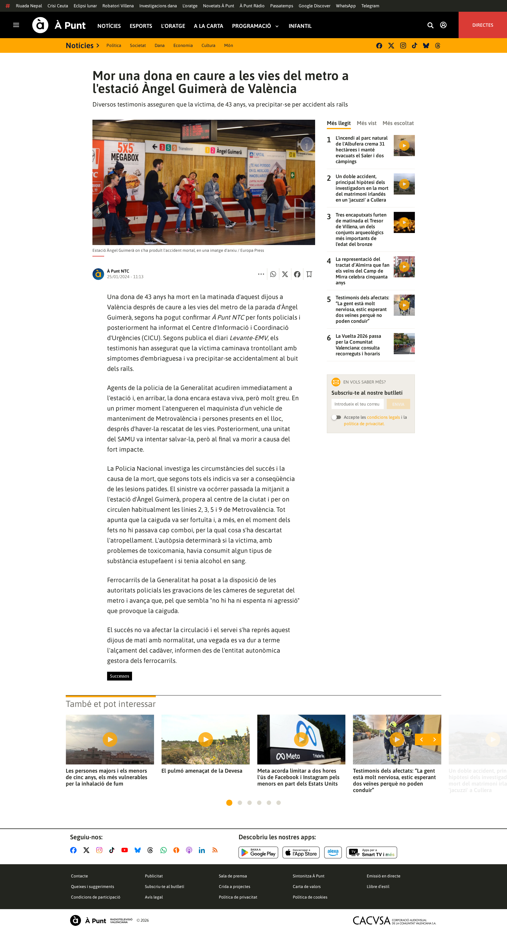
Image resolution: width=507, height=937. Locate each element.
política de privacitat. (364, 423)
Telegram (370, 5)
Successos (119, 675)
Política (114, 45)
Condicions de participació (95, 897)
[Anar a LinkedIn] (203, 850)
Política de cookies (310, 897)
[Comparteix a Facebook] (297, 274)
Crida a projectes (234, 886)
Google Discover (314, 5)
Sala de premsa (233, 876)
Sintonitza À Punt (309, 876)
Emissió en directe (383, 876)
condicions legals (383, 417)
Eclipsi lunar (85, 5)
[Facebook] (379, 46)
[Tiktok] (414, 45)
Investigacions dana (158, 5)
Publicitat (154, 876)
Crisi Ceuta (58, 5)
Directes (482, 25)
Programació (251, 26)
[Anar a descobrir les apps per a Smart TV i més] (371, 852)
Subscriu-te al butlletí (164, 886)
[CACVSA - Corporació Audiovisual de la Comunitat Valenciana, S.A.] (394, 920)
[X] (391, 45)
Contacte (79, 876)
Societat (138, 45)
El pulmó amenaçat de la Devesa (201, 770)
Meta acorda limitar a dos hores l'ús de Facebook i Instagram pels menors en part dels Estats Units (298, 777)
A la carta (208, 26)
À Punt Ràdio (252, 5)
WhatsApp (346, 5)
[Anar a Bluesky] (139, 850)
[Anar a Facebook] (74, 850)
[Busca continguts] (430, 26)
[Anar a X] (87, 850)
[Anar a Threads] (152, 850)
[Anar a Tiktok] (113, 850)
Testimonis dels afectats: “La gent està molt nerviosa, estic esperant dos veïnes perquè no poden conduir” (394, 780)
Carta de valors (307, 886)
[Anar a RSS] (216, 850)
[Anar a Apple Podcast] (190, 850)
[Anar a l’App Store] (301, 852)
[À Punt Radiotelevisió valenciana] (101, 920)
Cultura (208, 45)
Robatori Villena (118, 5)
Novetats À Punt (218, 5)
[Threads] (438, 45)
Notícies (109, 26)
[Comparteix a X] (285, 274)
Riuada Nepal (29, 5)
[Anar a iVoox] (177, 850)
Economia (183, 45)
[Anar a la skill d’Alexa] (333, 852)
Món (228, 45)
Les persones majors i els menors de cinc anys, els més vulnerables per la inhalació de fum (106, 777)
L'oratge (189, 5)
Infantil (300, 26)
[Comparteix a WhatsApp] (273, 274)
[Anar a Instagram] (100, 850)
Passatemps (281, 5)
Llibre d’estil (378, 886)
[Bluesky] (426, 45)
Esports (141, 26)
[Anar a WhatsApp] (164, 850)
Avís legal (154, 897)
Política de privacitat (238, 897)
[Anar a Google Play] (258, 852)
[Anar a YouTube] (125, 850)
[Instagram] (403, 45)
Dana (160, 45)
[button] (229, 803)
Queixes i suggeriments (92, 886)
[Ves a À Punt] (59, 25)
